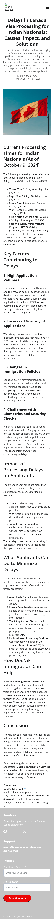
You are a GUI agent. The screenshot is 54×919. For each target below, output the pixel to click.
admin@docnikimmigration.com (20, 792)
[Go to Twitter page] (24, 831)
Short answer (10, 881)
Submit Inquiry (17, 898)
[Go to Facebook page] (5, 831)
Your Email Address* (14, 867)
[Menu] (47, 7)
